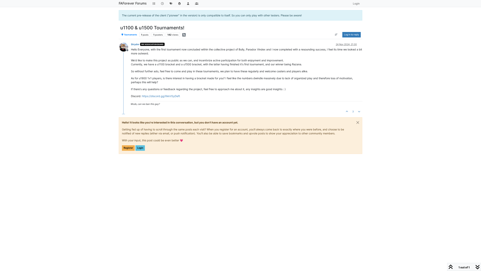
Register (128, 147)
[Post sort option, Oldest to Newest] (336, 34)
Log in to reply (351, 34)
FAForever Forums (133, 3)
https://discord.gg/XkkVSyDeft (161, 96)
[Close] (357, 122)
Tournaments (130, 34)
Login (140, 147)
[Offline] (125, 46)
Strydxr (135, 44)
